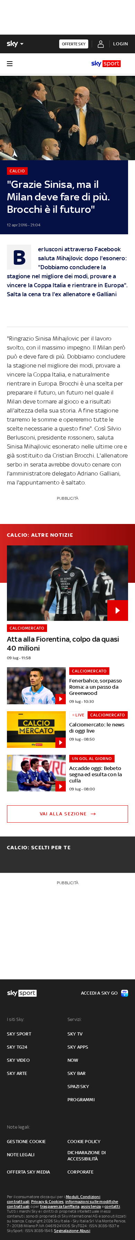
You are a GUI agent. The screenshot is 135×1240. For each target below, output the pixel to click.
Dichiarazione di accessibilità (87, 1155)
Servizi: (75, 1019)
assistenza (91, 1206)
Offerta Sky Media (28, 1172)
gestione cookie (26, 1141)
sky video (18, 1060)
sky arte (17, 1073)
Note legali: (18, 1127)
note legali (20, 1154)
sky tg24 (17, 1047)
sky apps (78, 1047)
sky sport (19, 1034)
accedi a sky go (99, 993)
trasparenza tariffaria (59, 1206)
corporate (80, 1172)
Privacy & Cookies (47, 1201)
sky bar (77, 1073)
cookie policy (84, 1141)
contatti (112, 1206)
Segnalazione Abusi (72, 1230)
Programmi (81, 1099)
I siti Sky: (15, 1019)
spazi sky (78, 1086)
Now (73, 1060)
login (120, 43)
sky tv (75, 1034)
